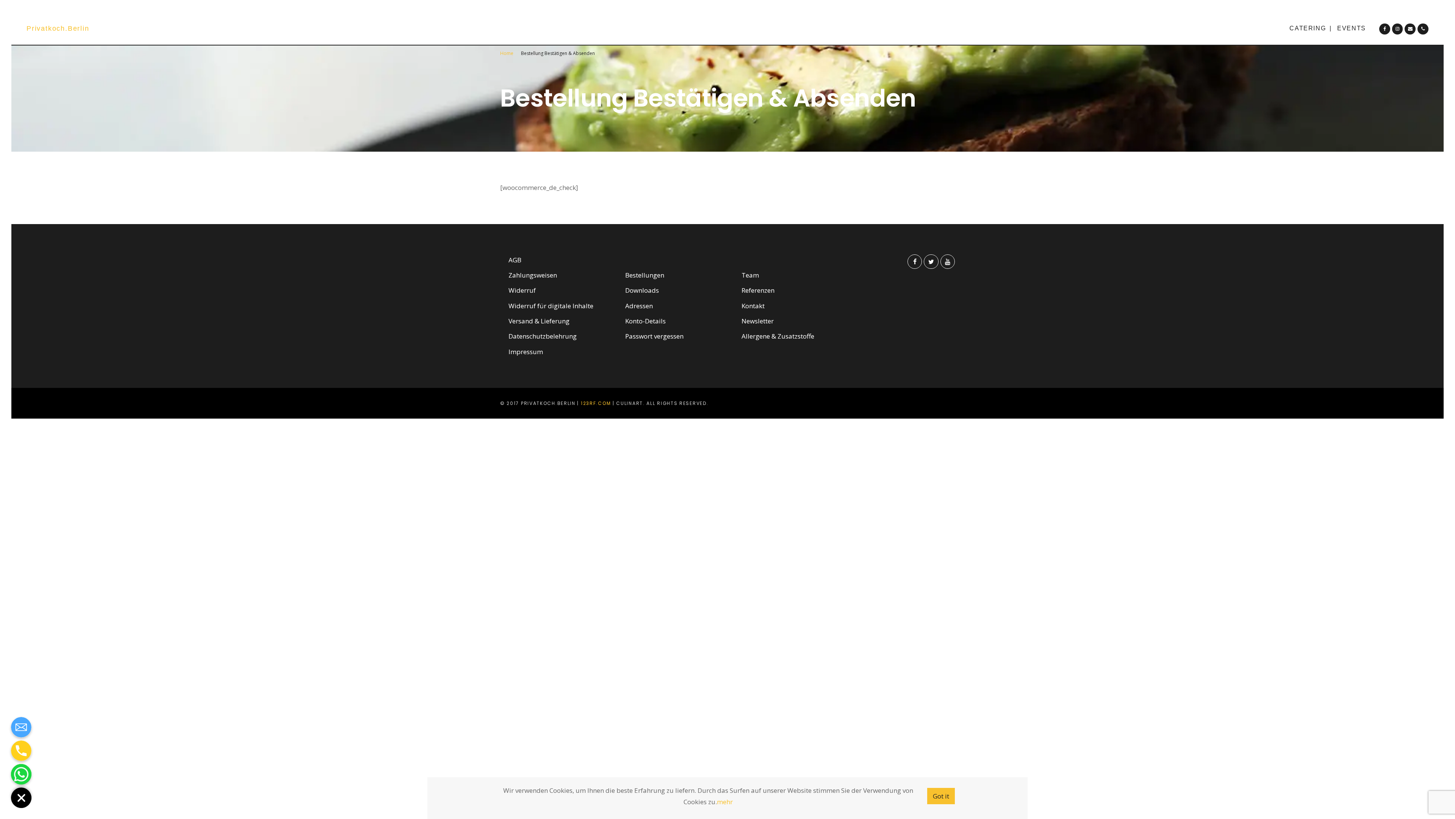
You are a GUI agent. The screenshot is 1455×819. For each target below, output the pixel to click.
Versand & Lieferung (538, 321)
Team (750, 275)
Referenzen (758, 290)
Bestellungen (644, 275)
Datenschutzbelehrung (542, 336)
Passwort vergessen (654, 336)
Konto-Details (645, 321)
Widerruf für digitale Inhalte (550, 305)
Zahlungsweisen (532, 275)
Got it (941, 796)
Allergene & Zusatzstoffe (778, 336)
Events (1351, 28)
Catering (1307, 28)
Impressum (525, 351)
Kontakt (753, 305)
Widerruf (522, 290)
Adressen (639, 305)
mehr (725, 801)
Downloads (642, 290)
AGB (514, 260)
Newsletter (758, 321)
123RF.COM (596, 403)
